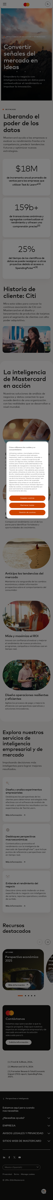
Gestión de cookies (27, 512)
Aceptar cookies (27, 498)
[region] (27, 480)
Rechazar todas (27, 505)
